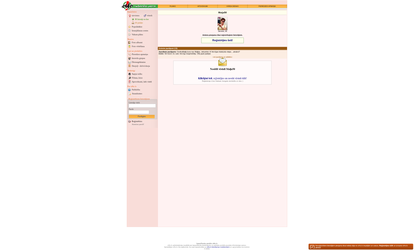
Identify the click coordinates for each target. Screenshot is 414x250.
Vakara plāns (137, 34)
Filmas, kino (137, 78)
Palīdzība (136, 89)
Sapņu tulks (137, 74)
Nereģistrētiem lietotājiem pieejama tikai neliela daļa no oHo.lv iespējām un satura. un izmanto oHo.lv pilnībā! (361, 247)
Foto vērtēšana (138, 46)
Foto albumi (137, 42)
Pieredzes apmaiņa (140, 54)
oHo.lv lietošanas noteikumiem (218, 247)
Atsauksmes (137, 93)
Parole (131, 109)
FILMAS (173, 6)
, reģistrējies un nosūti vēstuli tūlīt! (222, 78)
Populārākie (137, 26)
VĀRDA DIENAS (232, 6)
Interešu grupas (138, 58)
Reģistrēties (137, 121)
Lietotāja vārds (134, 103)
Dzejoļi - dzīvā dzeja (141, 66)
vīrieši (149, 15)
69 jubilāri (139, 23)
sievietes (135, 15)
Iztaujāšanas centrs (140, 30)
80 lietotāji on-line (142, 19)
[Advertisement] (142, 177)
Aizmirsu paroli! (138, 124)
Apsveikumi (142, 81)
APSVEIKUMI (202, 6)
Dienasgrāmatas (139, 62)
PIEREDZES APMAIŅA (267, 6)
